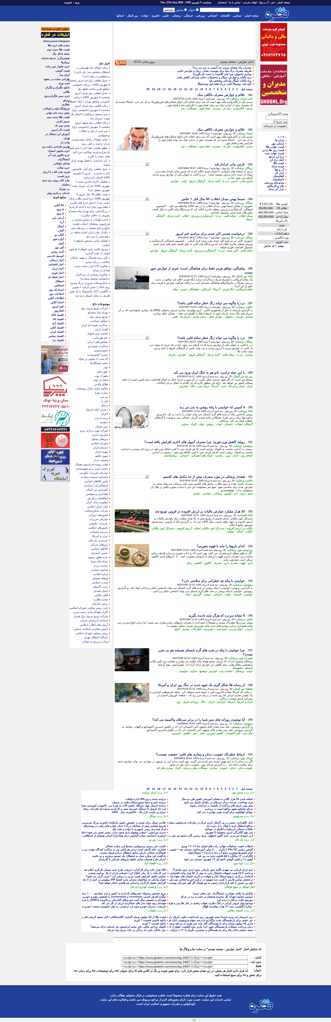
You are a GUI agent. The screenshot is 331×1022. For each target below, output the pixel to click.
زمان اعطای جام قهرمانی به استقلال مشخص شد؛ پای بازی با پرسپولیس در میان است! (92, 72)
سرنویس (238, 816)
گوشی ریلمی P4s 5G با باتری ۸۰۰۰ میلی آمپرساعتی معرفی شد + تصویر (211, 849)
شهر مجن (102, 371)
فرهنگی (188, 15)
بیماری (249, 316)
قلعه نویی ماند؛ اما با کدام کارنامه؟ (88, 206)
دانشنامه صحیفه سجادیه (94, 476)
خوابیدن (248, 594)
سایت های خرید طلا (59, 45)
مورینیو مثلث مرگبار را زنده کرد (235, 899)
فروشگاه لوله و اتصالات (56, 108)
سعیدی (104, 422)
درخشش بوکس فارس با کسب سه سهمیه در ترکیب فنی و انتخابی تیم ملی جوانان (207, 879)
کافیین (207, 562)
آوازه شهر (58, 238)
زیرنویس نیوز (245, 549)
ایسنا (250, 133)
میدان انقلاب (246, 215)
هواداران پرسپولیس (97, 493)
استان (240, 531)
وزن (228, 455)
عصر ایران (247, 98)
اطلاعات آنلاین (56, 298)
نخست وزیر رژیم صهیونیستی (91, 468)
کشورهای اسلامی (98, 527)
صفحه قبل (246, 89)
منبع (250, 493)
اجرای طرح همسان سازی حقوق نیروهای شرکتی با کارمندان (132, 859)
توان (201, 424)
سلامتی (206, 493)
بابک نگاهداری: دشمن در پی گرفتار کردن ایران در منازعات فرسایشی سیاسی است (206, 822)
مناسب (219, 455)
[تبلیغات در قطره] (55, 36)
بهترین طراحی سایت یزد (56, 146)
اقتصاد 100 (57, 314)
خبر (273, 2)
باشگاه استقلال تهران (96, 637)
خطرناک (197, 629)
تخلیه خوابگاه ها (99, 363)
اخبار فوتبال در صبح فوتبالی (239, 886)
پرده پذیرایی (101, 417)
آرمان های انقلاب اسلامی (94, 624)
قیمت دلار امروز (60, 129)
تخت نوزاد (64, 83)
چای (202, 733)
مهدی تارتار (101, 451)
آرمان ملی (58, 217)
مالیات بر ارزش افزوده (240, 528)
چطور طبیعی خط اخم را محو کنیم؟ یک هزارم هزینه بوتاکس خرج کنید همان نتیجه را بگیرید (89, 152)
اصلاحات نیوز (56, 293)
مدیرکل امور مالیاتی (163, 528)
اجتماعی (212, 15)
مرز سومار (101, 426)
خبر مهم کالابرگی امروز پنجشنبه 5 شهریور (229, 832)
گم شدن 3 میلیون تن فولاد (93, 358)
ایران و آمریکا (236, 386)
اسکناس (59, 285)
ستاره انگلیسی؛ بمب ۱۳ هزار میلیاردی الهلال (227, 906)
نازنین (234, 181)
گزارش (197, 594)
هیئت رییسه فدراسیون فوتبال (91, 464)
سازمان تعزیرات (98, 519)
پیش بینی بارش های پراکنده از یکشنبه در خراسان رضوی (221, 805)
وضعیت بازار (101, 460)
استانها (120, 15)
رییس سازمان (100, 603)
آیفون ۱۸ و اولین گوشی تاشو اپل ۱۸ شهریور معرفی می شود (218, 859)
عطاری (66, 104)
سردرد (249, 629)
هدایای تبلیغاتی (61, 163)
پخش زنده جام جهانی (58, 112)
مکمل (196, 493)
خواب (219, 424)
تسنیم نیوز (237, 792)
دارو (250, 562)
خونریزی (209, 629)
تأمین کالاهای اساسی (96, 481)
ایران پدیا (65, 74)
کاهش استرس (215, 733)
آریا (62, 222)
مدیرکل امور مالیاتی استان (209, 528)
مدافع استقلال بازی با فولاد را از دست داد (229, 825)
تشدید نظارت (100, 599)
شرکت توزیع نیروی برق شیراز (91, 616)
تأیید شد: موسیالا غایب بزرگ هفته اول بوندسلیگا (225, 83)
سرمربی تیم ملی (98, 540)
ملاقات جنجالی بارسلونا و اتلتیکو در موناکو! (229, 829)
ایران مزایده (149, 792)
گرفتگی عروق (197, 181)
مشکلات (192, 108)
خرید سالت (63, 167)
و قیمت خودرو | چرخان (143, 886)
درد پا (226, 181)
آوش (61, 243)
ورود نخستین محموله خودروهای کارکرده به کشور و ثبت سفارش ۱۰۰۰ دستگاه (122, 893)
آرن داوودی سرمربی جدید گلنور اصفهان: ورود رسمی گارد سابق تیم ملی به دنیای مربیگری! (201, 835)
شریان (239, 316)
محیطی (229, 316)
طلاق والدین (101, 384)
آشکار (60, 226)
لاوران (104, 413)
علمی (166, 15)
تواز (106, 367)
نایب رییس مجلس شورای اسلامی (89, 607)
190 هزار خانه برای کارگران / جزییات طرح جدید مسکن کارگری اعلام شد (125, 869)
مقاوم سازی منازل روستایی (92, 388)
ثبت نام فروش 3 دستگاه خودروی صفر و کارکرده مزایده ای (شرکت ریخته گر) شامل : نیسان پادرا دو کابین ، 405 (102, 808)
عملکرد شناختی (99, 320)
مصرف (216, 108)
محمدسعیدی (101, 350)
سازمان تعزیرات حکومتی (93, 472)
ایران (250, 386)
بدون (243, 493)
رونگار (249, 168)
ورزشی (200, 15)
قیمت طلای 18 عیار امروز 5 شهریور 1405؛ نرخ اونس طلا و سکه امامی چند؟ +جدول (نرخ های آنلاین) (89, 198)
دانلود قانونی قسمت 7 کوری (150, 920)
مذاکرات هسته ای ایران (94, 325)
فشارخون (204, 108)
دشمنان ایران (100, 447)
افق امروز (58, 306)
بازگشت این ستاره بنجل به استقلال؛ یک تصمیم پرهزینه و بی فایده (129, 855)
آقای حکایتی (101, 595)
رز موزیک (64, 188)
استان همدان (101, 590)
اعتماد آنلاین (57, 302)
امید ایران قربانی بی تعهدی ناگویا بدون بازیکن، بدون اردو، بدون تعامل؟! (213, 869)
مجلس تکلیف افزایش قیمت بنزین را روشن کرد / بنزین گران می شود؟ (126, 876)
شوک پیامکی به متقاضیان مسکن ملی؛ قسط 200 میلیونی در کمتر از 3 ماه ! (123, 879)
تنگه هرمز (228, 289)
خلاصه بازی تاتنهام (98, 333)
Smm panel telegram (56, 41)
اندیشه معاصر (235, 910)
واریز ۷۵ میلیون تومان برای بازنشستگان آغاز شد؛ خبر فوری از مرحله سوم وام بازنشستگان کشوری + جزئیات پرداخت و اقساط (182, 923)
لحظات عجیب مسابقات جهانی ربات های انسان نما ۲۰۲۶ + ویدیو (217, 846)
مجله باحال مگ (61, 53)
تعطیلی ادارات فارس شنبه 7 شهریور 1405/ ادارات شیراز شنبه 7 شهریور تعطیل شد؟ (90, 186)
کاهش (198, 562)
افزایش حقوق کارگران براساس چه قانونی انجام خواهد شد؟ (132, 882)
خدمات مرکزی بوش (58, 192)
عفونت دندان (245, 767)
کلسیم (227, 493)
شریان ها (185, 316)
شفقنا (249, 688)
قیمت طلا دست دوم (58, 49)
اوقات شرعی (250, 2)
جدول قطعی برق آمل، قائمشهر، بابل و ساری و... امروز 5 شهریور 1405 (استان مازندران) (90, 173)
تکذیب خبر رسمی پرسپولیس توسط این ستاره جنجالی (135, 846)
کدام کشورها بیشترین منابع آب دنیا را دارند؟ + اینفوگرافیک (220, 852)
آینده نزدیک (214, 181)
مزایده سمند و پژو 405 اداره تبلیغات (145, 798)
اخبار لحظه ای (56, 276)
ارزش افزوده (184, 528)
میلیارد (230, 531)
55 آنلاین (59, 205)
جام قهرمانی (100, 337)
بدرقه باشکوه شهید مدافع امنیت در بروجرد (229, 808)
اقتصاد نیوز (58, 340)
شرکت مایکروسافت (96, 510)
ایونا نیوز (238, 863)
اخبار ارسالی (56, 260)
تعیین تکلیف (101, 455)
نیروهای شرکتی (99, 544)
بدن (183, 108)
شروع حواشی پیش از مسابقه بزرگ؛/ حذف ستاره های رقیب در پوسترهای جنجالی (120, 825)
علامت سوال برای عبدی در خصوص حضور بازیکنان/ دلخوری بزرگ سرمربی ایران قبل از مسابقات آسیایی (107, 822)
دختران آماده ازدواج (97, 409)
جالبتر (249, 306)
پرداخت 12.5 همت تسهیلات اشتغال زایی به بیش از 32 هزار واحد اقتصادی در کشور (206, 873)
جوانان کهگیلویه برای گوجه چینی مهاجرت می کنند (225, 812)
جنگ (192, 386)
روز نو (249, 376)
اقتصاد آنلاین (57, 327)
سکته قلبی (230, 215)
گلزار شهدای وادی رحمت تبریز (90, 612)
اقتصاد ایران (57, 331)
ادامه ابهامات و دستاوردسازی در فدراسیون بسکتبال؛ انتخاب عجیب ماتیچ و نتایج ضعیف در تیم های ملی (90, 224)
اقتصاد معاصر (56, 336)
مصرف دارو (231, 562)
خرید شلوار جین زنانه (58, 66)
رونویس (248, 445)
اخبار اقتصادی (56, 264)
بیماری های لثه (165, 767)
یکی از (227, 108)
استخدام (222, 2)
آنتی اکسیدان (233, 733)
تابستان (229, 424)
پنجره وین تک (62, 125)
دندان (233, 767)
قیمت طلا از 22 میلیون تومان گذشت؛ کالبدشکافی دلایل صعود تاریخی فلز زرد (122, 916)
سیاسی (237, 15)
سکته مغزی (199, 316)
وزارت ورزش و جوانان (95, 641)
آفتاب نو (59, 234)
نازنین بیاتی (246, 181)
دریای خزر (203, 386)
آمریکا (216, 289)
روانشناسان (170, 455)
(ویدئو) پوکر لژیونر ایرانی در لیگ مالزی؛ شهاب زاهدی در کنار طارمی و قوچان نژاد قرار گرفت (200, 903)
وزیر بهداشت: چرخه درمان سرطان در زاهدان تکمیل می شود (218, 802)
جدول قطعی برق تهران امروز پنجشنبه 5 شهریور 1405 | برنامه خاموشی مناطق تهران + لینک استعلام (89, 97)
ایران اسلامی (100, 574)
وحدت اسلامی (100, 582)
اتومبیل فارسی (55, 255)
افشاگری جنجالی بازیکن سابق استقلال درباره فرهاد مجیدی (133, 852)
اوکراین (183, 386)
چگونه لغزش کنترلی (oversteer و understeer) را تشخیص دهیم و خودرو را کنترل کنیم (117, 896)
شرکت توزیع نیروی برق (94, 308)
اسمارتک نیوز (56, 289)
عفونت (223, 767)
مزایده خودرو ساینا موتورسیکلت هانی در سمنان (139, 802)
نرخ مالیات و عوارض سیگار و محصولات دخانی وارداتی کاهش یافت (214, 77)
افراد (194, 424)
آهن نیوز (59, 247)
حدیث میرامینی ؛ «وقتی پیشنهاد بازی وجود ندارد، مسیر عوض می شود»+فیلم (123, 832)
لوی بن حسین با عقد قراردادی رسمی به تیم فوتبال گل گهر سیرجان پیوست (211, 882)
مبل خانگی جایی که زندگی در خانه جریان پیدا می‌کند (136, 929)
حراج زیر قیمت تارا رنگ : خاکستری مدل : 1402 (139, 812)
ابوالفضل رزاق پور (97, 498)
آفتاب (61, 230)
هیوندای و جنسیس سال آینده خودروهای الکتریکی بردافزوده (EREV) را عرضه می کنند (118, 899)
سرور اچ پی (63, 121)
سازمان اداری (100, 434)
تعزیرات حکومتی (98, 523)
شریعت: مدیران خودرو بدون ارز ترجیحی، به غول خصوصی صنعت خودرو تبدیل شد (120, 906)
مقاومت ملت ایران (97, 502)
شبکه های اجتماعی (202, 455)
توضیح (203, 671)
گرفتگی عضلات (244, 424)
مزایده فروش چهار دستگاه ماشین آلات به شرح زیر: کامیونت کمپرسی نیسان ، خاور (119, 805)
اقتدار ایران (101, 329)
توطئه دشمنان (100, 578)
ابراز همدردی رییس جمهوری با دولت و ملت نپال (139, 829)
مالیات (249, 531)
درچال (104, 405)
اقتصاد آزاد (150, 863)
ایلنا (251, 276)
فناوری (155, 15)
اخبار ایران (58, 268)
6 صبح (60, 209)
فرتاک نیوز (247, 758)
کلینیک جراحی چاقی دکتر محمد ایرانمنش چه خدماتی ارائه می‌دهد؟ (128, 926)
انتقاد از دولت (100, 379)
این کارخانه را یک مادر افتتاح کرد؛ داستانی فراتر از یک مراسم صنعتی (127, 873)
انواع (177, 629)
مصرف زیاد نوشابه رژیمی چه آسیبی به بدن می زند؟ (222, 67)
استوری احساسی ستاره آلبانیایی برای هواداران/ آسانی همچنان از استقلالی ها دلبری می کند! (114, 835)
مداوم (185, 424)
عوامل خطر (215, 316)
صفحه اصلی (283, 2)
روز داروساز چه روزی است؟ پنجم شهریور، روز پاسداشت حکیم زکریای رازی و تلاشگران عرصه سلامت (195, 916)
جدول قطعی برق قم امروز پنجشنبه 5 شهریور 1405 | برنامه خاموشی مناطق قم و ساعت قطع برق (89, 84)
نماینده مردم (101, 565)
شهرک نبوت (101, 375)
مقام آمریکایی (245, 289)
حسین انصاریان (99, 552)
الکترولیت (238, 108)
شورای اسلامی (99, 443)
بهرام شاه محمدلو (98, 312)
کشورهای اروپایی (98, 514)
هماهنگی (193, 289)
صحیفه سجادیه (99, 569)
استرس (176, 733)
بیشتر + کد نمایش (274, 245)
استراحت (221, 629)
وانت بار (65, 142)
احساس (217, 594)
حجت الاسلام (100, 586)
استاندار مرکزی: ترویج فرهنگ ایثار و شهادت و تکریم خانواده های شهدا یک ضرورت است (203, 876)
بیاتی (184, 181)
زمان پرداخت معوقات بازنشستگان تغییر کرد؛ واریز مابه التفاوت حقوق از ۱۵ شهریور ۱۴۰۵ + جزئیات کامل (193, 926)
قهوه (243, 562)
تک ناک (239, 839)
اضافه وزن (247, 455)
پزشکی (176, 15)
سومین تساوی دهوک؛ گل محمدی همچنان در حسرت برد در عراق (217, 896)
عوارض (174, 181)
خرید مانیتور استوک (59, 150)
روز (179, 701)
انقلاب (185, 215)
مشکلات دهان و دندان (195, 767)
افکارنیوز (59, 310)
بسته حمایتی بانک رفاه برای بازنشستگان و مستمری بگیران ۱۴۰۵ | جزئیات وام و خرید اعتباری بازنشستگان (193, 929)
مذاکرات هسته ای (98, 346)
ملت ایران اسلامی (97, 506)
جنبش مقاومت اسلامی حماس (91, 628)
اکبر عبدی (232, 250)
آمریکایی (206, 289)
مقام (175, 289)
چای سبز (248, 733)
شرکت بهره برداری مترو (94, 430)
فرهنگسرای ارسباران (96, 485)
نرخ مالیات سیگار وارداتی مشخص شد (230, 80)
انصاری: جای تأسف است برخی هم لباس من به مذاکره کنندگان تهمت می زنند (122, 849)
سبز (195, 733)
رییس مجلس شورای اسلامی (91, 633)
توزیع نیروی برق (99, 316)
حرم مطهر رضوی (98, 557)
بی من (104, 396)
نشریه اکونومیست (97, 354)
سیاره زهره (101, 392)
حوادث (144, 15)
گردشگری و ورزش (202, 215)
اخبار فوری (58, 272)
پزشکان (239, 671)
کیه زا (104, 401)
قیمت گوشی (62, 70)
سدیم (250, 108)
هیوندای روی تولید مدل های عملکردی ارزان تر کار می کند (134, 903)
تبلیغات (152, 910)
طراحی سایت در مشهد (57, 79)
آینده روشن (57, 251)
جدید (223, 386)
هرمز (183, 289)
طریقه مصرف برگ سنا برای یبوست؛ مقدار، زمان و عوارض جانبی (214, 70)
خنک (188, 594)
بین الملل (132, 15)
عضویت (68, 2)
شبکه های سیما (99, 561)
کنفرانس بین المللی (96, 489)
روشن (209, 424)
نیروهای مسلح (100, 439)
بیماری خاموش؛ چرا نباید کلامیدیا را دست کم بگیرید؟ (222, 74)
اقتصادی (225, 15)
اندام (235, 455)
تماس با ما (234, 2)
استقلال (59, 281)
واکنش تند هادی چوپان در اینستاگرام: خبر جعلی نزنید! (223, 893)
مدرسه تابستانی (99, 531)
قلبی (175, 316)
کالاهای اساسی (99, 548)
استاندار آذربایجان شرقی (94, 620)
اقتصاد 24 (58, 319)
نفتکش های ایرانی (97, 341)
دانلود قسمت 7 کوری (154, 923)
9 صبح (60, 213)
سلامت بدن (226, 671)
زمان (189, 562)
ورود (77, 2)
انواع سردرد (236, 629)
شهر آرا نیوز (246, 658)
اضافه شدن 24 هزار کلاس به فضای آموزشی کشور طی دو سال (217, 798)
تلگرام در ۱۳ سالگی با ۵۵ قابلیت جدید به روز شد (225, 855)
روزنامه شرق (190, 701)
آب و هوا (264, 2)
